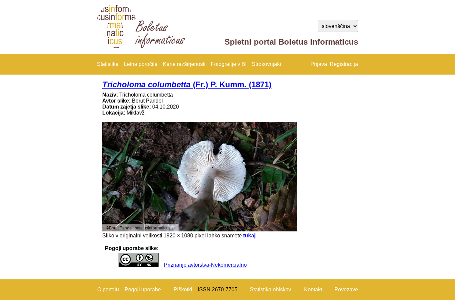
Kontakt (313, 289)
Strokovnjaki (266, 64)
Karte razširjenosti (184, 64)
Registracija (344, 64)
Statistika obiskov (270, 289)
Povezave (346, 289)
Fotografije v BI (228, 64)
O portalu (108, 289)
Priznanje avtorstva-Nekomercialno (205, 265)
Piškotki (183, 289)
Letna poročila (141, 64)
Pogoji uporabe (143, 289)
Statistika (108, 64)
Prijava (318, 64)
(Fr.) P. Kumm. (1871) (186, 84)
